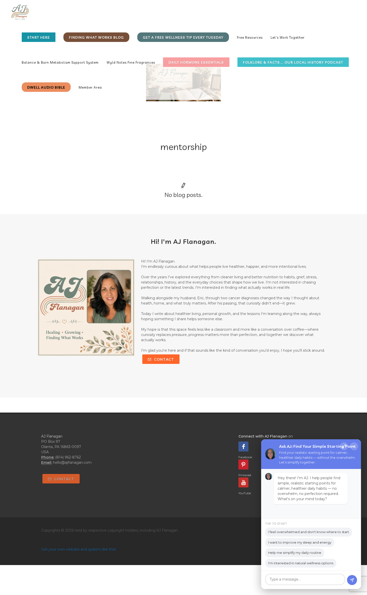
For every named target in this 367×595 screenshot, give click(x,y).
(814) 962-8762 (68, 457)
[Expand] (344, 446)
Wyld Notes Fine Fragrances (131, 62)
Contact (163, 359)
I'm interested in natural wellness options (300, 563)
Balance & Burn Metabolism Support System (60, 62)
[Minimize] (354, 446)
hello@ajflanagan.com (72, 462)
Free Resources (250, 37)
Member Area (90, 87)
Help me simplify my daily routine (294, 553)
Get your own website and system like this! (78, 549)
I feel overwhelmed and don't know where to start (308, 532)
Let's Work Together (288, 37)
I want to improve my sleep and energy (299, 542)
